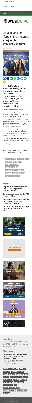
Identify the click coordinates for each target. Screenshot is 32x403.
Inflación (15, 173)
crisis (26, 159)
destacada (9, 161)
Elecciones (16, 164)
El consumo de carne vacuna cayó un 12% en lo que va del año (16, 195)
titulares (17, 176)
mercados (22, 173)
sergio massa (9, 176)
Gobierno (8, 173)
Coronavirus (7, 379)
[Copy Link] (4, 82)
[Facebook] (4, 78)
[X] (7, 78)
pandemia (16, 379)
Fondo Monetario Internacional (14, 170)
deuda (15, 161)
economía (8, 164)
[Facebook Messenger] (18, 78)
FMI (17, 167)
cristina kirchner (21, 374)
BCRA (14, 390)
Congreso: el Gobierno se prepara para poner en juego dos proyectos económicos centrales (15, 189)
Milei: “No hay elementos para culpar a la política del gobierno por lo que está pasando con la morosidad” (16, 201)
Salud (5, 382)
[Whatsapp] (14, 78)
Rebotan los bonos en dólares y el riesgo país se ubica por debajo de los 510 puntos (16, 208)
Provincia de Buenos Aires (11, 387)
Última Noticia (8, 351)
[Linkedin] (11, 78)
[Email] (25, 78)
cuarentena (7, 390)
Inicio (4, 399)
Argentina (20, 159)
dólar (20, 161)
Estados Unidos (10, 167)
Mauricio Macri (8, 385)
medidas (5, 377)
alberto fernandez (11, 159)
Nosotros (5, 6)
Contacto (11, 6)
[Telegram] (21, 78)
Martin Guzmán (18, 382)
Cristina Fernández (16, 377)
